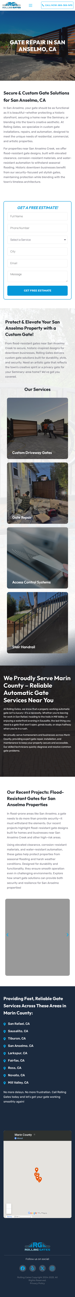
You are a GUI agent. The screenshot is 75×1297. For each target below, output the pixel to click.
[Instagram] (52, 1268)
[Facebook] (22, 1268)
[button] (30, 6)
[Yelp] (32, 1268)
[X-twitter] (42, 1268)
